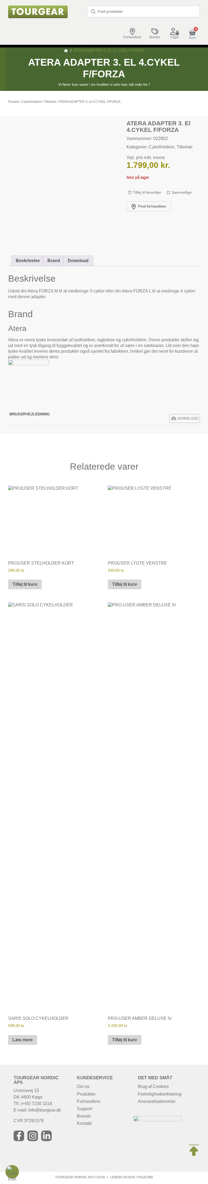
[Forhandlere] (132, 31)
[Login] (174, 31)
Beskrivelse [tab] (28, 260)
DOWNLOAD (188, 418)
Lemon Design (122, 1177)
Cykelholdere (31, 102)
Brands (155, 37)
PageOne (145, 1177)
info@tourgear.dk (44, 1110)
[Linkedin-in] (46, 1136)
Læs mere (22, 1039)
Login (174, 37)
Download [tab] (78, 260)
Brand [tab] (53, 260)
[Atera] (28, 363)
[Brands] (154, 31)
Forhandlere (132, 37)
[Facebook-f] (19, 1136)
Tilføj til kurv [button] (24, 584)
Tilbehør (50, 102)
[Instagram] (32, 1136)
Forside (13, 102)
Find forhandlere (151, 206)
